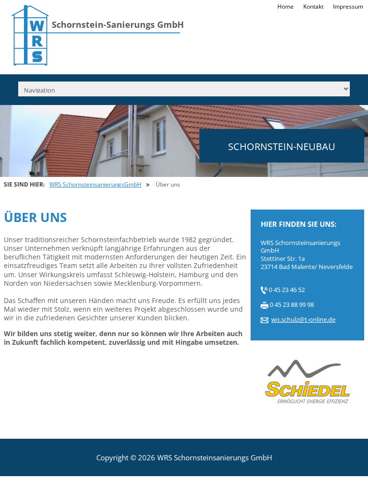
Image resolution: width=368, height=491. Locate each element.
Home (285, 7)
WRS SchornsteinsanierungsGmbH (95, 184)
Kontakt (313, 7)
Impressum (348, 7)
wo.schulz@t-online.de (303, 319)
